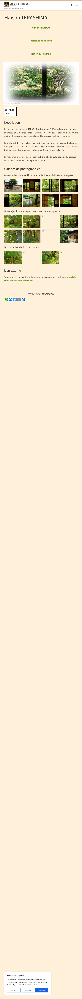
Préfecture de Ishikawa (41, 41)
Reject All (28, 990)
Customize (14, 990)
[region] (27, 983)
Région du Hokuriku (41, 54)
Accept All (42, 990)
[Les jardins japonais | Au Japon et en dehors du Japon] (6, 3)
